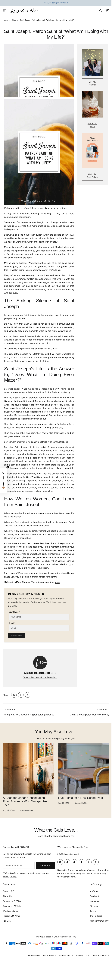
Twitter (91, 915)
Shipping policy (80, 959)
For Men (7, 925)
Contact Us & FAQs (12, 905)
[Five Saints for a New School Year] (83, 768)
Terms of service (63, 959)
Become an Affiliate (12, 910)
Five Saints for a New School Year (80, 798)
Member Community (97, 925)
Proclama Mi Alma (11, 920)
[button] (3, 480)
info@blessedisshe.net (67, 858)
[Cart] (108, 11)
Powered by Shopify (66, 941)
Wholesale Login (10, 915)
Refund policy (32, 959)
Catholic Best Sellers (92, 176)
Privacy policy (47, 959)
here (57, 582)
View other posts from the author (40, 677)
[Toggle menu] (4, 11)
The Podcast (94, 920)
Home (5, 20)
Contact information (98, 959)
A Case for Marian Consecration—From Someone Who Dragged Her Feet (25, 801)
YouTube (92, 895)
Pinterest (92, 910)
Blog (14, 20)
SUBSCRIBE (16, 635)
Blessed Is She (49, 941)
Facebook (92, 900)
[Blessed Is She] (24, 11)
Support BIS (8, 895)
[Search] (101, 11)
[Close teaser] (7, 467)
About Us (7, 900)
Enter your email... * (15, 869)
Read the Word (92, 125)
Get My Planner (92, 83)
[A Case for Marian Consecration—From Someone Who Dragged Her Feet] (28, 768)
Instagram (92, 905)
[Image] (92, 62)
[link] (14, 695)
